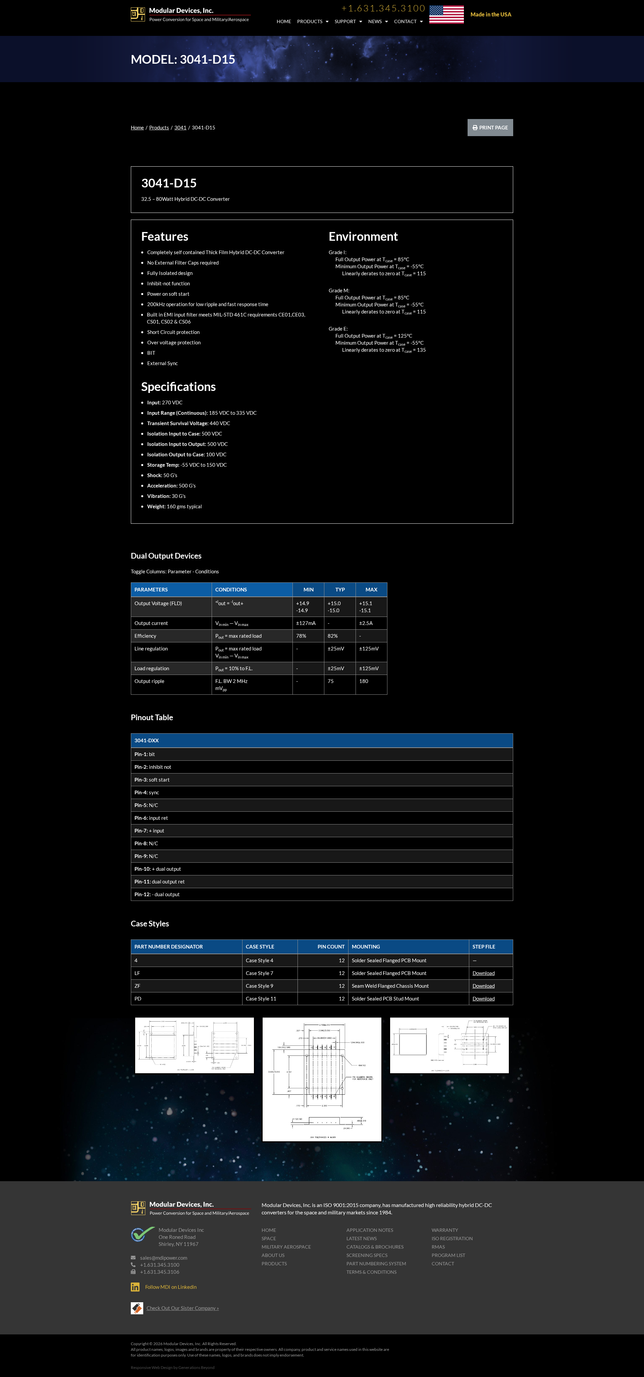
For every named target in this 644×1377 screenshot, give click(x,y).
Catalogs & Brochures (375, 1247)
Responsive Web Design (152, 1367)
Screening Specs (366, 1255)
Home (284, 21)
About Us (273, 1255)
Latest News (361, 1238)
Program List (448, 1255)
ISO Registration (452, 1238)
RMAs (438, 1247)
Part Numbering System (376, 1263)
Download (484, 973)
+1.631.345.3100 (383, 7)
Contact (405, 21)
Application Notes (369, 1230)
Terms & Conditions (371, 1272)
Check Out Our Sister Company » (183, 1308)
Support (345, 21)
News (375, 21)
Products (309, 21)
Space (269, 1238)
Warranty (445, 1230)
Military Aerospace (286, 1247)
